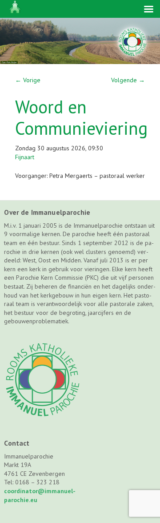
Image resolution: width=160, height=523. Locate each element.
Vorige (27, 80)
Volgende (128, 80)
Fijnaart (24, 157)
